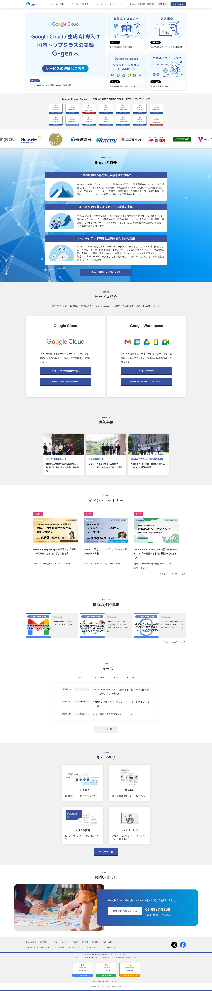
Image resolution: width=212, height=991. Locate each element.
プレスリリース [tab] (97, 677)
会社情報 (141, 4)
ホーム (55, 4)
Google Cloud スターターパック (65, 381)
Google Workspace (147, 371)
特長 (62, 4)
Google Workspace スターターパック (147, 381)
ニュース (94, 4)
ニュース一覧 (106, 729)
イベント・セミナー (109, 4)
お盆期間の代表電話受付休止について (114, 714)
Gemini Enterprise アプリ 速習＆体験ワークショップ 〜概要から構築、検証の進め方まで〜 (156, 553)
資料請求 (162, 4)
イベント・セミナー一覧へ (172, 574)
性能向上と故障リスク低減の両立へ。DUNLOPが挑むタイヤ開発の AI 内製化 (63, 467)
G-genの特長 (31, 942)
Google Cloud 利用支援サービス (65, 371)
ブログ (122, 4)
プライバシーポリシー (92, 947)
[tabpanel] (106, 702)
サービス (75, 4)
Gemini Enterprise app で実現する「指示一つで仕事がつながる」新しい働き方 (122, 691)
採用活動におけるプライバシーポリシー (39, 947)
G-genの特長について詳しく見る (106, 272)
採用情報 (151, 4)
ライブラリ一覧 (106, 852)
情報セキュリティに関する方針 (68, 947)
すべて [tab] (80, 677)
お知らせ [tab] (115, 677)
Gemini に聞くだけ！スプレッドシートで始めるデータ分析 (122, 704)
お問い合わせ (178, 4)
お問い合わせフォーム (125, 911)
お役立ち (131, 4)
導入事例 (84, 4)
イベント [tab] (131, 677)
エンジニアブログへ (176, 642)
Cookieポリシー (111, 947)
